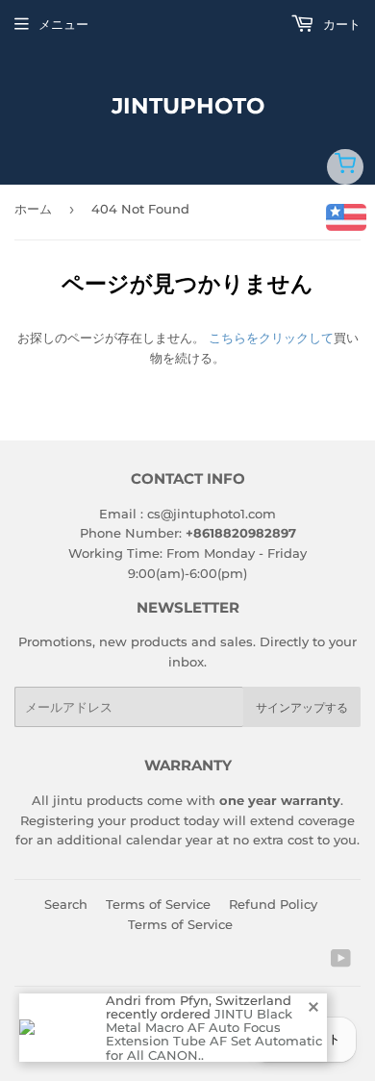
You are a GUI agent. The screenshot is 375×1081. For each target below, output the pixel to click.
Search (66, 904)
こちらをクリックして (271, 337)
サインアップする (302, 707)
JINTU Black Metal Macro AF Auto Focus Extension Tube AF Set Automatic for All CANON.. (214, 1034)
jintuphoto (188, 105)
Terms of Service (158, 904)
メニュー (63, 24)
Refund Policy (273, 904)
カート (340, 24)
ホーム (33, 208)
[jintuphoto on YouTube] (341, 960)
